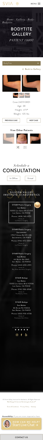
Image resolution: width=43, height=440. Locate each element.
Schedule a (21, 168)
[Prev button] (18, 147)
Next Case (33, 120)
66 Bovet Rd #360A (21, 309)
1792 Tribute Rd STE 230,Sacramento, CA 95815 (21, 236)
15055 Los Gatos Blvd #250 (21, 212)
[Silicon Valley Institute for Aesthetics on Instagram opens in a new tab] (16, 334)
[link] (22, 216)
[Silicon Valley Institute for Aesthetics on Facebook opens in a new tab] (21, 334)
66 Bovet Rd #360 (21, 260)
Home (10, 20)
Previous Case (11, 120)
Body (31, 20)
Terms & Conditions (13, 407)
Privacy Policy (24, 407)
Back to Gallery (32, 69)
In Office (14, 178)
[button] (39, 4)
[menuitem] (16, 334)
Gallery (20, 20)
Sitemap (33, 407)
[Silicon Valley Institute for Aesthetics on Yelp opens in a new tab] (26, 334)
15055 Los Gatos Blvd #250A (21, 284)
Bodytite (7, 22)
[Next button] (25, 147)
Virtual (30, 178)
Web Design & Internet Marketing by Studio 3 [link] (21, 402)
